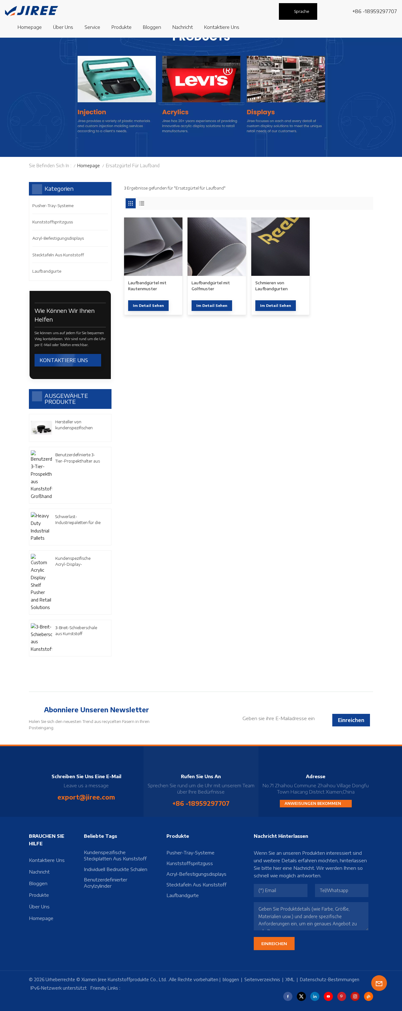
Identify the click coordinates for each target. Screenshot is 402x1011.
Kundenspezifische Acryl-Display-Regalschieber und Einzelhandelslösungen (77, 561)
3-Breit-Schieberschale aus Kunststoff (76, 630)
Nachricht (182, 27)
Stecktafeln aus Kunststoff (58, 254)
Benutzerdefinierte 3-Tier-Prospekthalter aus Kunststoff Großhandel (77, 458)
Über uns (63, 27)
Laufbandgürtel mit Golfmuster (211, 285)
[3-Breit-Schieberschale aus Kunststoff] (41, 638)
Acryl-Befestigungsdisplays (58, 238)
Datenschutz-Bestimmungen (329, 979)
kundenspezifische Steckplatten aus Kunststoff (115, 855)
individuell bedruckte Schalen (115, 869)
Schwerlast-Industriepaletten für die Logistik (77, 520)
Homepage (30, 27)
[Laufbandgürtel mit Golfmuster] (216, 246)
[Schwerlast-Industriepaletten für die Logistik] (41, 527)
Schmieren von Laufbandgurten (271, 285)
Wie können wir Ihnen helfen (65, 315)
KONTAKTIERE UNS (64, 360)
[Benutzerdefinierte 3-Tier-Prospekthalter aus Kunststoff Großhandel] (41, 475)
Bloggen (38, 883)
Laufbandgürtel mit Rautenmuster (147, 285)
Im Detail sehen (148, 305)
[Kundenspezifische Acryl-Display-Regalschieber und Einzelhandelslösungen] (41, 582)
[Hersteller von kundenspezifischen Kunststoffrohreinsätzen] (41, 428)
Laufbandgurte (46, 271)
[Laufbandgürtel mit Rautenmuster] (153, 246)
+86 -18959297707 (374, 11)
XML (290, 979)
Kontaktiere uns (221, 27)
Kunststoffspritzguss (52, 221)
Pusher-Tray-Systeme (52, 205)
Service (92, 27)
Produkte (121, 27)
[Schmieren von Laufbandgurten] (280, 246)
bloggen (152, 27)
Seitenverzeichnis (262, 979)
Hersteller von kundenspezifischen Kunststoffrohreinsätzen (78, 425)
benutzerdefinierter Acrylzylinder (105, 883)
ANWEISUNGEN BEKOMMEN (313, 803)
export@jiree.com (86, 797)
